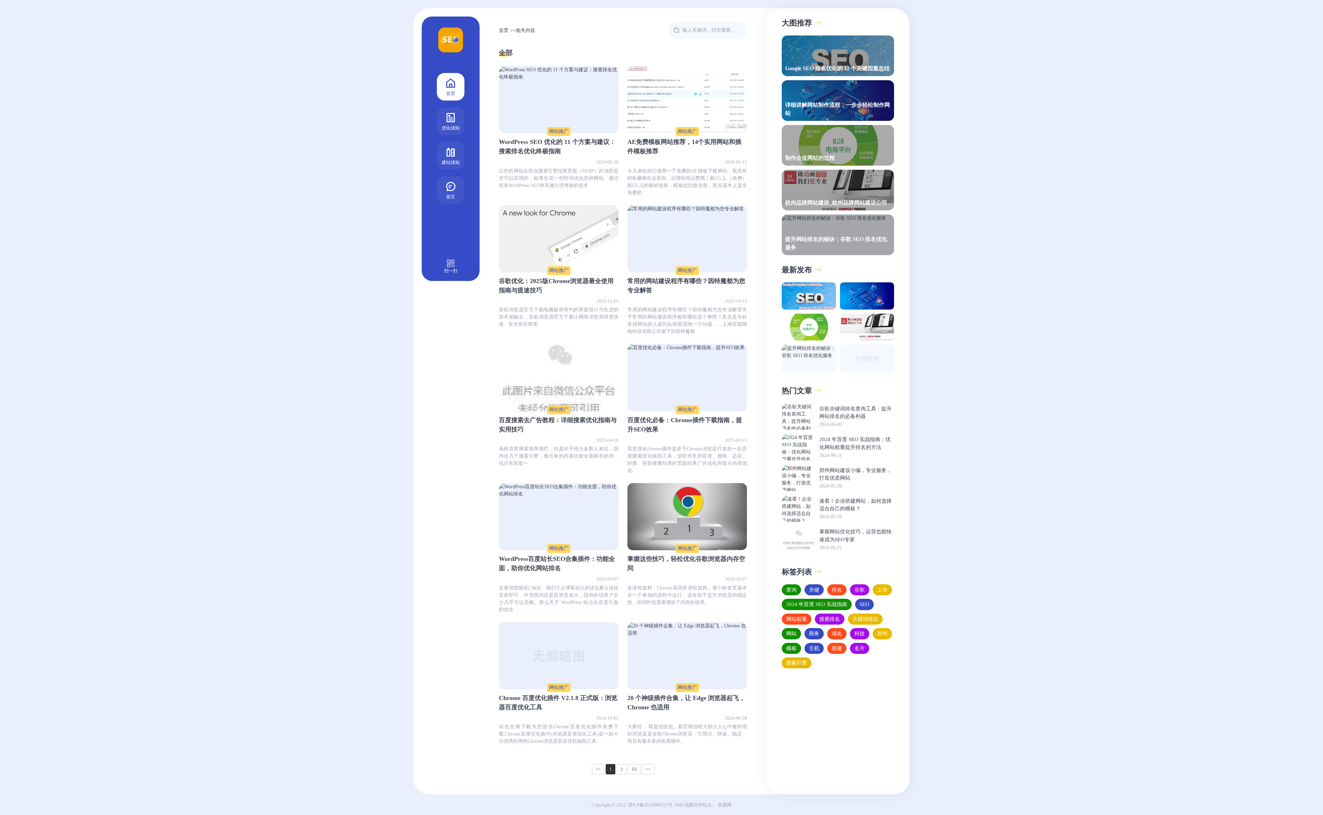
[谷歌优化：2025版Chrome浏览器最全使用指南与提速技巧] (558, 238)
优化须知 (451, 127)
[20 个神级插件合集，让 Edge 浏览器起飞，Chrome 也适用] (687, 655)
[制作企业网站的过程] (809, 327)
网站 (791, 633)
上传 (882, 589)
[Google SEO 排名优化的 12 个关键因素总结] (809, 296)
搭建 (837, 648)
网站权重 (796, 618)
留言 (450, 196)
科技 (859, 633)
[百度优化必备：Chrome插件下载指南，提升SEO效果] (687, 377)
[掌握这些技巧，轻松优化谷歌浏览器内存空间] (687, 516)
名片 (859, 648)
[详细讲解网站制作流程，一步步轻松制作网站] (867, 296)
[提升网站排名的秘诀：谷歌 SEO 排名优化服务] (809, 358)
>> (648, 769)
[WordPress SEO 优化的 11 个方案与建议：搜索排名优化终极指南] (558, 99)
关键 (814, 589)
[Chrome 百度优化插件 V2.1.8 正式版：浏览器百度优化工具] (558, 655)
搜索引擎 (796, 663)
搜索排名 (829, 618)
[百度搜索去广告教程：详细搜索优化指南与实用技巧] (558, 377)
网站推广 (558, 131)
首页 (450, 93)
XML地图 (684, 804)
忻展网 (724, 804)
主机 (814, 648)
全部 (506, 52)
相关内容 (525, 30)
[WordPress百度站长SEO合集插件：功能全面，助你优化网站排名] (558, 516)
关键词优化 (865, 618)
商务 (814, 633)
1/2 (634, 769)
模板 (791, 648)
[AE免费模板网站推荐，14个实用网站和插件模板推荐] (687, 99)
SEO (864, 604)
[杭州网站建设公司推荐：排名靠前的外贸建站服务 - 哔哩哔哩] (867, 358)
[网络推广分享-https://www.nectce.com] (450, 42)
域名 (837, 633)
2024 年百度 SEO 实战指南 (816, 604)
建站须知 (451, 162)
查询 (791, 589)
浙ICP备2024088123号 (650, 804)
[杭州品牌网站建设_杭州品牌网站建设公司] (867, 327)
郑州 (882, 633)
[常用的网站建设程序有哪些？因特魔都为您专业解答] (687, 238)
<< (598, 769)
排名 (837, 589)
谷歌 (859, 589)
